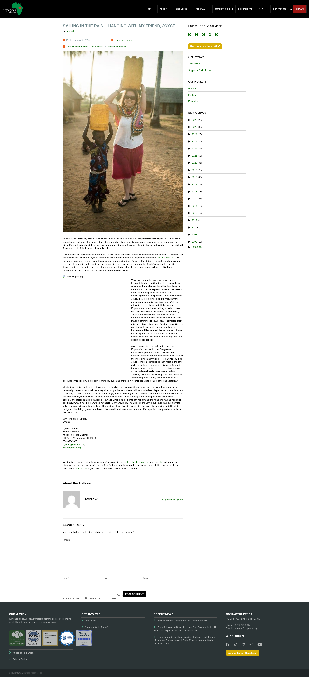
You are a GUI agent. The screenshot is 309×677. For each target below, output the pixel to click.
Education (193, 101)
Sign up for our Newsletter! (205, 46)
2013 (194, 213)
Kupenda (70, 31)
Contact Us (279, 8)
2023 (194, 141)
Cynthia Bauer (97, 46)
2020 (194, 163)
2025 (194, 127)
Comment (67, 539)
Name (66, 577)
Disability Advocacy (116, 46)
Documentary (246, 8)
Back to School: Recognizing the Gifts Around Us (182, 620)
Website (146, 577)
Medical (192, 95)
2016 (194, 191)
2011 (194, 227)
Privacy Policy (20, 659)
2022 (194, 148)
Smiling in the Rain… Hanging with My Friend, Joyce (119, 26)
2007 (194, 234)
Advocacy (193, 88)
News (262, 8)
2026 (194, 120)
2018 (194, 177)
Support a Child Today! (199, 70)
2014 (194, 206)
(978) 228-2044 (242, 625)
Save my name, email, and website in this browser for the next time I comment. (93, 597)
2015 (194, 198)
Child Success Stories (77, 46)
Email (105, 577)
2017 (194, 184)
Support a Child (224, 8)
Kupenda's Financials (24, 652)
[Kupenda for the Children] (13, 8)
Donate (300, 8)
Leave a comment (124, 40)
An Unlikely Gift (165, 257)
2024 (194, 134)
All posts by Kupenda (172, 499)
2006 (194, 241)
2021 (194, 155)
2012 (194, 220)
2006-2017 (196, 247)
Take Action (194, 63)
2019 (194, 170)
